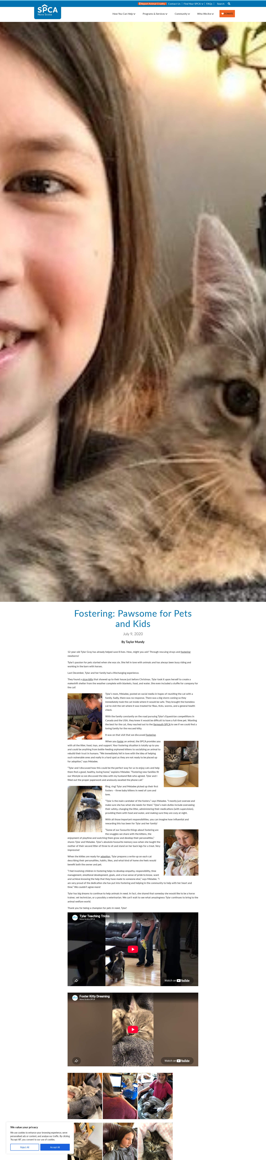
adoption (105, 856)
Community (181, 13)
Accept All (55, 1147)
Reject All (24, 1147)
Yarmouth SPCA (161, 724)
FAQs (209, 3)
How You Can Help (123, 13)
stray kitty (87, 679)
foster (120, 741)
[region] (40, 1138)
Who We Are (204, 13)
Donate (228, 13)
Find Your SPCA (192, 3)
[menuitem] (152, 3)
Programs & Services (154, 13)
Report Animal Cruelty (152, 3)
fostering (185, 652)
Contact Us (174, 3)
